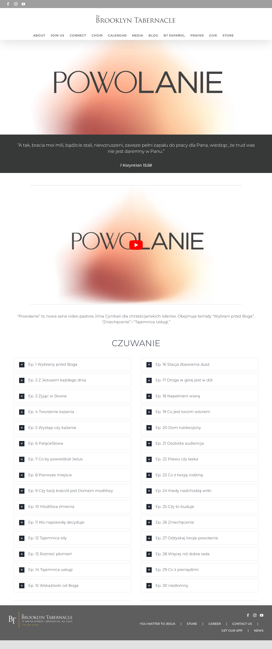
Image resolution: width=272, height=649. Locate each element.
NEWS (259, 630)
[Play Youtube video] (136, 245)
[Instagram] (254, 615)
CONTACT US (242, 624)
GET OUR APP (231, 630)
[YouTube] (261, 615)
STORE (192, 624)
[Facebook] (248, 615)
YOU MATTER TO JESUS (157, 624)
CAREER (214, 624)
